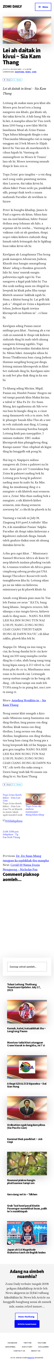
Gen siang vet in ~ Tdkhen (22, 1194)
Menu (45, 6)
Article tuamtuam (27, 1324)
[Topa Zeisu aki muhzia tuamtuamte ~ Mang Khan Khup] (36, 799)
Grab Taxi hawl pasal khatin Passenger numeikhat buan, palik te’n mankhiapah (27, 1208)
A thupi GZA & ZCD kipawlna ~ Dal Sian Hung (26, 1085)
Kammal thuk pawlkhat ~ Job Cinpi (24, 1140)
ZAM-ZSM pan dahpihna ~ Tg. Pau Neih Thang (11, 834)
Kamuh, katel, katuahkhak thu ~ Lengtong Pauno (26, 1029)
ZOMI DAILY (12, 6)
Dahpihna (19, 72)
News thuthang (26, 1316)
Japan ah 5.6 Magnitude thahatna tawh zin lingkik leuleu (26, 1251)
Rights (31, 1358)
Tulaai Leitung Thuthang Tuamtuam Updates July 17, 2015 (24, 987)
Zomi (34, 72)
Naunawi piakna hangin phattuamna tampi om (21, 1181)
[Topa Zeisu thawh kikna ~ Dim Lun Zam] (14, 804)
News (28, 72)
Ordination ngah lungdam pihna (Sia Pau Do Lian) (26, 1126)
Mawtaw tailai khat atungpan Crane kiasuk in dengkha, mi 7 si (26, 1044)
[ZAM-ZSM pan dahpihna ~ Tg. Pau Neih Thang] (13, 824)
